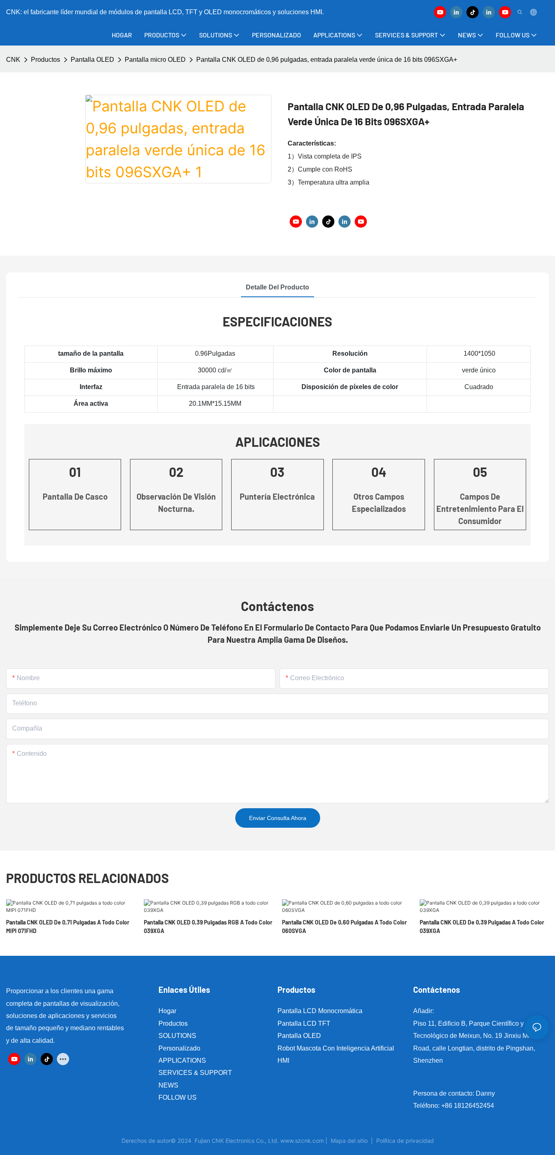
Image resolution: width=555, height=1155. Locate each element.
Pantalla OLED (92, 59)
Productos (45, 59)
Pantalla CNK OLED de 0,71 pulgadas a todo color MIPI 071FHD (67, 926)
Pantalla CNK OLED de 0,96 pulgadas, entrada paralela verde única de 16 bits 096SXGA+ (326, 59)
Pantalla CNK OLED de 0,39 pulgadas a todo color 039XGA (482, 926)
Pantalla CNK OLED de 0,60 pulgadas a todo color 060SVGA (344, 926)
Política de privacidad (405, 1140)
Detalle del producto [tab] (277, 287)
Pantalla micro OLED (155, 59)
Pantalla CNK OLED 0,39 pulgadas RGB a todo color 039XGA (208, 926)
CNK (13, 59)
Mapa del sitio (349, 1140)
